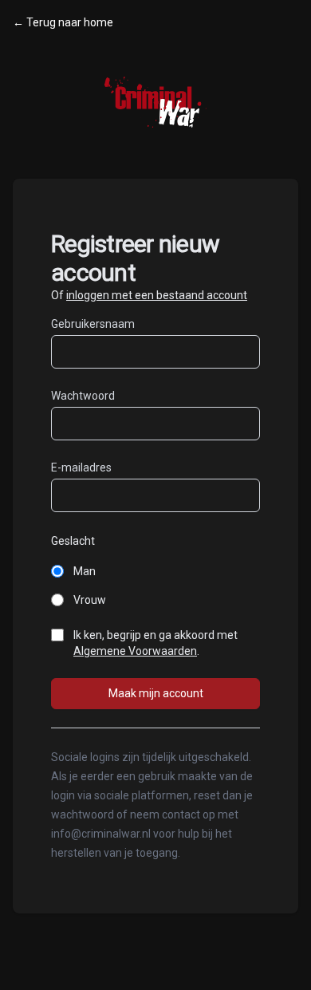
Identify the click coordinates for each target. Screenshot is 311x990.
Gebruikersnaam (93, 324)
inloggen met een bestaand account (156, 295)
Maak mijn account (155, 693)
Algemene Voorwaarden (135, 651)
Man (84, 571)
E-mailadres (81, 467)
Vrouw (89, 600)
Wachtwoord (83, 395)
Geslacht (73, 540)
